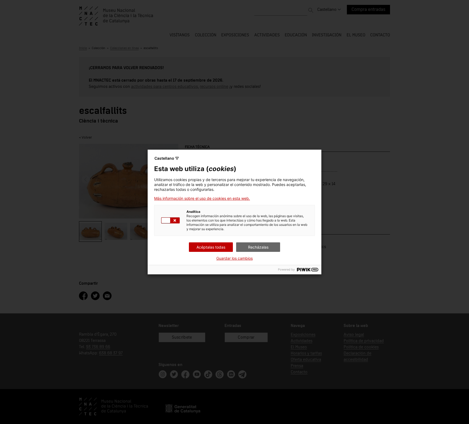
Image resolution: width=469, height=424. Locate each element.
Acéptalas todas (211, 247)
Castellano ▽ (166, 158)
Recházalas (258, 247)
